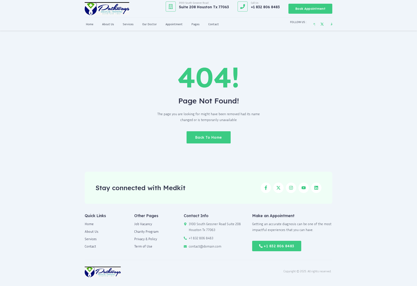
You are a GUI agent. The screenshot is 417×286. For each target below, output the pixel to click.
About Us (108, 24)
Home (89, 24)
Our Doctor (149, 24)
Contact (213, 24)
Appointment (174, 24)
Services (128, 24)
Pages (195, 24)
